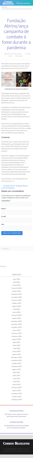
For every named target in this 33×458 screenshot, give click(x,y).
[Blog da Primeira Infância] (24, 3)
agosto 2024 (16, 306)
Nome (3, 208)
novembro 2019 (16, 360)
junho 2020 (16, 345)
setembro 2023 (16, 327)
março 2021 (16, 330)
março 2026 (16, 285)
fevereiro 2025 (17, 300)
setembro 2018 (16, 399)
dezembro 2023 (16, 321)
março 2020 (16, 351)
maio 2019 (16, 378)
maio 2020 (16, 348)
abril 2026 (16, 282)
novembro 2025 (16, 297)
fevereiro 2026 (17, 288)
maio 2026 (16, 279)
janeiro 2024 (16, 318)
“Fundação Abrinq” (21, 186)
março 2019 (16, 384)
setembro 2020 (16, 336)
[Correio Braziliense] (9, 3)
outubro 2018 (16, 396)
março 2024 (16, 312)
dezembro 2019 (16, 357)
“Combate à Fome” (9, 186)
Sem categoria (19, 56)
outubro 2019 (16, 363)
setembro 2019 (16, 366)
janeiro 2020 (16, 354)
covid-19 (4, 188)
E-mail (3, 216)
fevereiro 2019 (17, 387)
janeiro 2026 (16, 291)
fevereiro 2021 (17, 333)
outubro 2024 (16, 303)
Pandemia (11, 188)
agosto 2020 (16, 339)
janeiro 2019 (16, 390)
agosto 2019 (16, 369)
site (13, 181)
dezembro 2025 (16, 294)
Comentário (6, 201)
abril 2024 (16, 309)
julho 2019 (16, 372)
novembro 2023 (16, 324)
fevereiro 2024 (17, 315)
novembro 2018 (16, 393)
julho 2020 (16, 342)
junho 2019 (16, 375)
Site (2, 224)
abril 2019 (16, 381)
